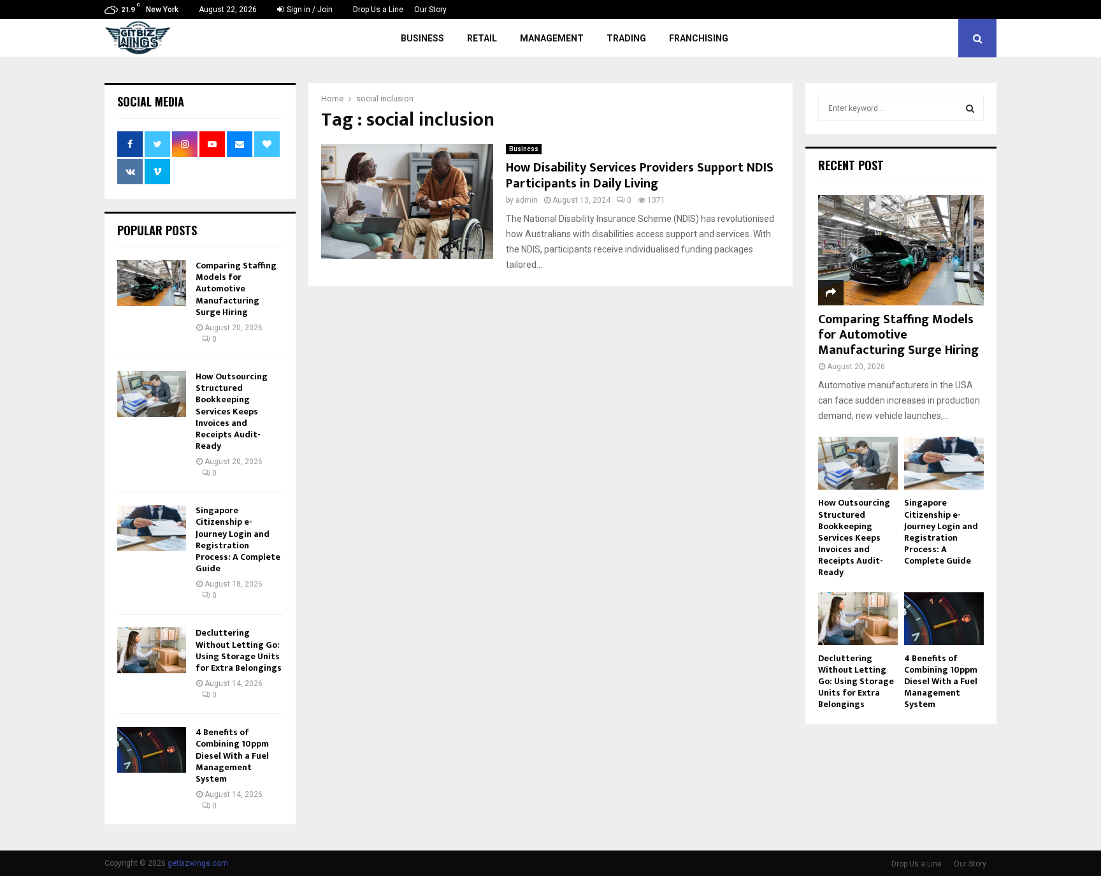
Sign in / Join (309, 9)
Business (422, 38)
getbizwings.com (198, 863)
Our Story (430, 9)
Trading (626, 38)
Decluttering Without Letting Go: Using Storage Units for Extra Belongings (239, 650)
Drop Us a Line (378, 9)
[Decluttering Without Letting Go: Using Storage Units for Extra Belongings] (151, 650)
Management (552, 38)
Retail (482, 38)
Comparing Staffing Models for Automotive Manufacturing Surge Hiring (236, 288)
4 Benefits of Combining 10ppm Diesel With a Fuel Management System (232, 755)
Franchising (698, 38)
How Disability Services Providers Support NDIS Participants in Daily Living (640, 175)
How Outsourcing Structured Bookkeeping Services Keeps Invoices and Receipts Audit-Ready (232, 411)
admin (526, 200)
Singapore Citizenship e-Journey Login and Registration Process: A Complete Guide (238, 539)
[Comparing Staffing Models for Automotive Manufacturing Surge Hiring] (151, 283)
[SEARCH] (970, 108)
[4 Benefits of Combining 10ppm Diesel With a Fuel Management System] (151, 750)
